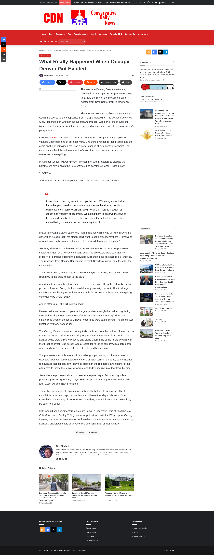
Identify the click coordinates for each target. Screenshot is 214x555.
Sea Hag (158, 319)
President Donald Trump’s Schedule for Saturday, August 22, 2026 (119, 495)
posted (53, 137)
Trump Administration (77, 34)
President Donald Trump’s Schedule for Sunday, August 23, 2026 (86, 495)
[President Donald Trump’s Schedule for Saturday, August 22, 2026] (119, 482)
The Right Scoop (92, 540)
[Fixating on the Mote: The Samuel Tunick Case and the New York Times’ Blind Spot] (146, 297)
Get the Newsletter (99, 34)
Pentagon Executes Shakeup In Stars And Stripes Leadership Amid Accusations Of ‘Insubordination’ (109, 2)
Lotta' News (90, 536)
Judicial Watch (91, 532)
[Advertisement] (157, 184)
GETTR (105, 455)
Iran (51, 34)
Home (43, 34)
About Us (142, 34)
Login (136, 532)
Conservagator (91, 528)
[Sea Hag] (146, 322)
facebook (96, 455)
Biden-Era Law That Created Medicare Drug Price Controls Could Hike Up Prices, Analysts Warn (165, 282)
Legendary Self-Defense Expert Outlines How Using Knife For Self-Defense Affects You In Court (157, 255)
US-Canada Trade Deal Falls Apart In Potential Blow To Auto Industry (164, 267)
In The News (63, 50)
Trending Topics (52, 50)
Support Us (130, 34)
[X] (62, 458)
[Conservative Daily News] (81, 17)
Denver (80, 432)
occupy (93, 432)
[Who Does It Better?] (146, 311)
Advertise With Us (140, 528)
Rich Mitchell (48, 76)
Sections (59, 34)
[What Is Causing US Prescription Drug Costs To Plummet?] (146, 135)
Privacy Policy (139, 536)
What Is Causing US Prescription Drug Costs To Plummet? (163, 132)
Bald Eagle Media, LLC (81, 550)
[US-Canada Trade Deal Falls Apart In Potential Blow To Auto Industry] (146, 268)
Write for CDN (116, 34)
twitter (89, 455)
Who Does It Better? (163, 308)
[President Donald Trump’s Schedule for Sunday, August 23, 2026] (86, 482)
